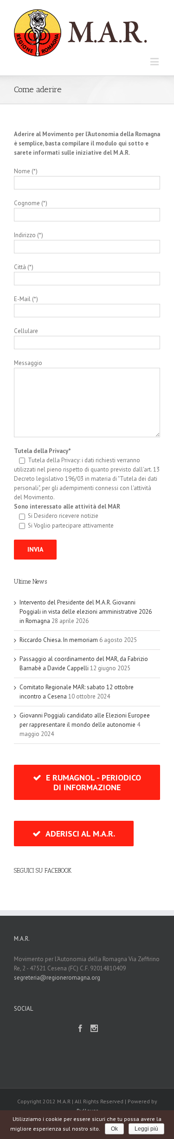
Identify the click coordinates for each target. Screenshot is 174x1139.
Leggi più (146, 1129)
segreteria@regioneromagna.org (57, 978)
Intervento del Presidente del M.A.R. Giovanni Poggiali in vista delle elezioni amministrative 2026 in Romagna (85, 611)
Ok (114, 1129)
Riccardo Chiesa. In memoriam (58, 640)
